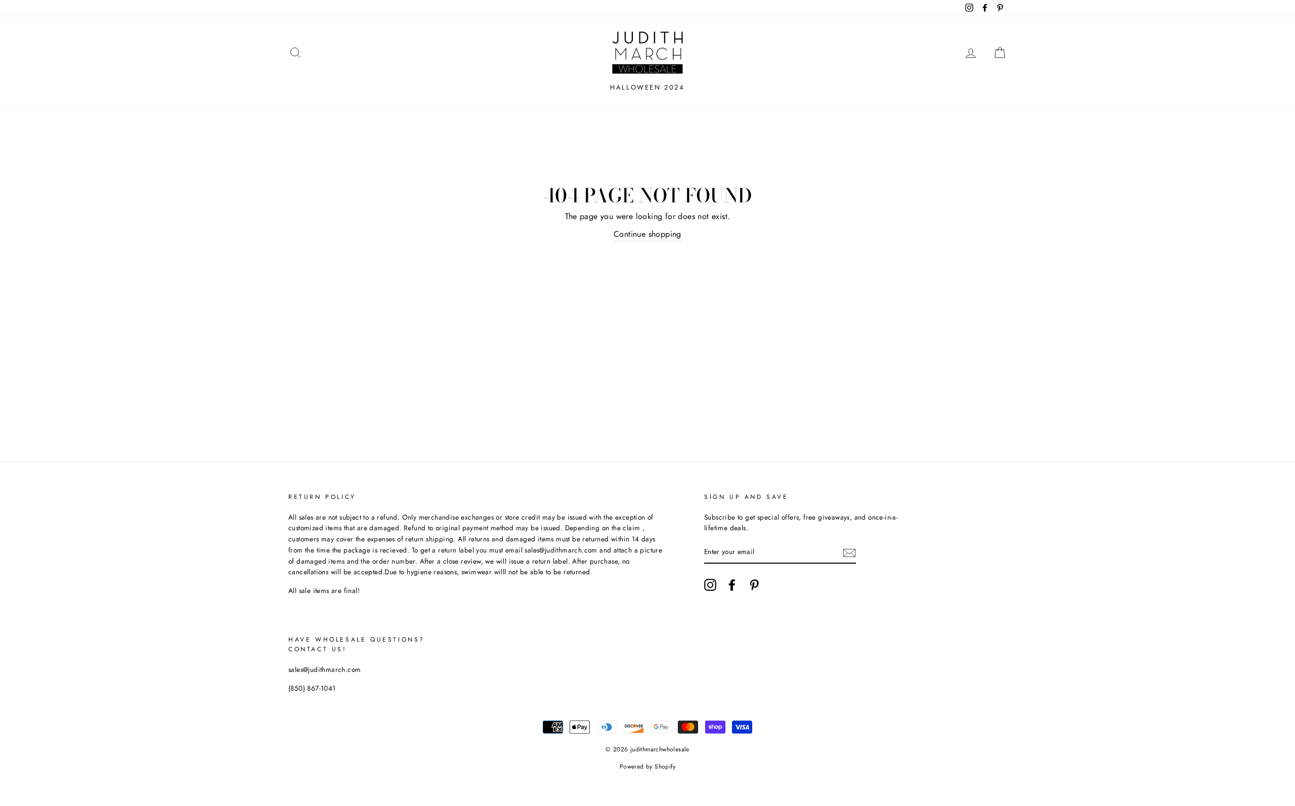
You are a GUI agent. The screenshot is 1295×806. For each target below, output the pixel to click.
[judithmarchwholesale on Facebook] (732, 585)
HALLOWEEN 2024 (647, 87)
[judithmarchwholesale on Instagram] (710, 585)
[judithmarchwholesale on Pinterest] (754, 585)
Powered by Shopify (647, 766)
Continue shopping (647, 234)
